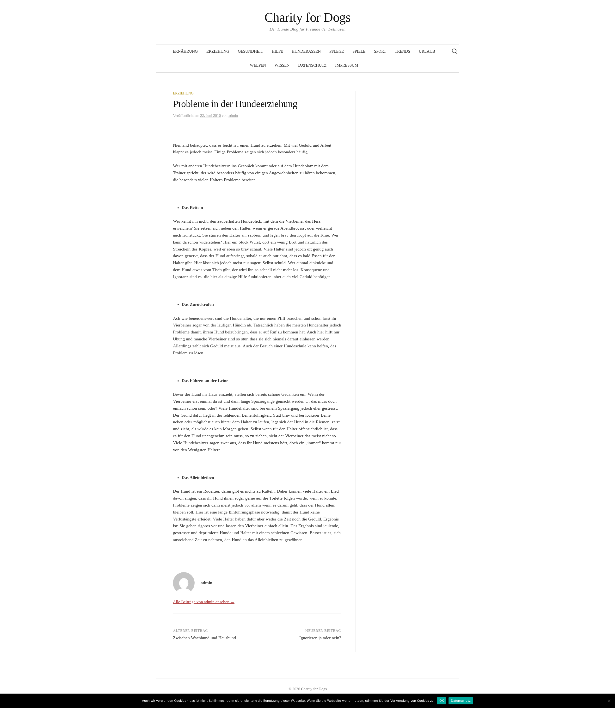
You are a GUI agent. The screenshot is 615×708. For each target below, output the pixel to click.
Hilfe (277, 51)
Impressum (346, 65)
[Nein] (609, 700)
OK (441, 700)
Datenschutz (312, 65)
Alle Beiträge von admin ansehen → (203, 602)
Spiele (358, 51)
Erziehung (217, 51)
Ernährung (185, 51)
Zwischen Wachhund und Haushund (204, 637)
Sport (380, 51)
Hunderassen (306, 51)
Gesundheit (250, 51)
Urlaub (427, 51)
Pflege (336, 51)
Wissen (282, 65)
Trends (402, 51)
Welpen (258, 65)
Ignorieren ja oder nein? (320, 637)
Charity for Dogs (307, 17)
